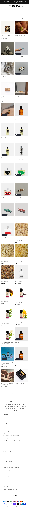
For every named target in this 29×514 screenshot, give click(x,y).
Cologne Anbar (4, 157)
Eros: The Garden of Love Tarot (7, 76)
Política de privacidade (7, 508)
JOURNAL (5, 458)
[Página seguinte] (24, 393)
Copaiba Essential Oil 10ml (7, 300)
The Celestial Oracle (5, 35)
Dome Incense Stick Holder (7, 383)
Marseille (17, 280)
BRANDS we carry (7, 483)
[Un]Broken (17, 117)
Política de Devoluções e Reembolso (11, 467)
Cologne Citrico (18, 137)
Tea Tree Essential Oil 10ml (7, 342)
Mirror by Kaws (4, 237)
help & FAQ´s (6, 486)
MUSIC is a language (7, 461)
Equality (16, 362)
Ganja (16, 157)
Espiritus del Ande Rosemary (7, 217)
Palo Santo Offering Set (20, 197)
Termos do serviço (16, 508)
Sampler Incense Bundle (20, 76)
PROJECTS (5, 455)
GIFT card (5, 464)
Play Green (17, 177)
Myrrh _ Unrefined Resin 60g (7, 280)
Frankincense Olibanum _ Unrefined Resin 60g (20, 238)
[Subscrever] (24, 414)
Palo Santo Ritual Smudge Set (20, 384)
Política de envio (24, 508)
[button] (2, 6)
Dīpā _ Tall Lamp (5, 117)
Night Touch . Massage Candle (20, 36)
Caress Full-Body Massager (21, 56)
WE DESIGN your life (7, 451)
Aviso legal (10, 511)
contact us (5, 479)
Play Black (3, 177)
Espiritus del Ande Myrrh (20, 217)
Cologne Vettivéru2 (5, 137)
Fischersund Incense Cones (7, 56)
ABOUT (4, 448)
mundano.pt (11, 506)
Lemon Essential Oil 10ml (20, 321)
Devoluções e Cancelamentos (9, 470)
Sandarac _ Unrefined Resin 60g (21, 259)
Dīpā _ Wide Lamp (19, 96)
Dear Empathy (18, 342)
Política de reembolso (19, 506)
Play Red (3, 197)
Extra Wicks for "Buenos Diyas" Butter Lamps (7, 97)
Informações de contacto (17, 511)
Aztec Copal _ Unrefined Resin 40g (6, 259)
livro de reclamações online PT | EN (11, 489)
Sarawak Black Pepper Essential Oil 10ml (20, 300)
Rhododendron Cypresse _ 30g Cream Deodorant (7, 363)
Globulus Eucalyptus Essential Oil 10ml (5, 322)
